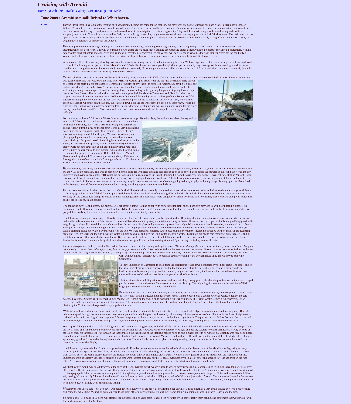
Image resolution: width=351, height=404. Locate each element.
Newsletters (55, 11)
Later (44, 24)
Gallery (81, 11)
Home (42, 11)
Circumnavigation (100, 11)
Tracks (69, 11)
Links (117, 11)
